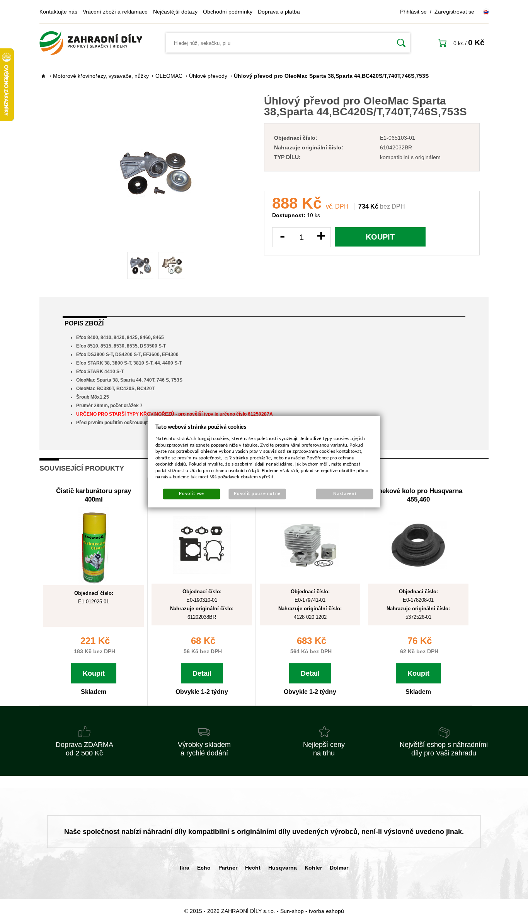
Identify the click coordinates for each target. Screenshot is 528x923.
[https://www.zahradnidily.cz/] (90, 43)
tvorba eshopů (326, 911)
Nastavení (344, 493)
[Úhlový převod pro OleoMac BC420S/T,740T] (156, 173)
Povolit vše (191, 493)
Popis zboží (84, 323)
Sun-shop (292, 911)
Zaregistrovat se (454, 12)
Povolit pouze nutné (257, 493)
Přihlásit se (413, 12)
